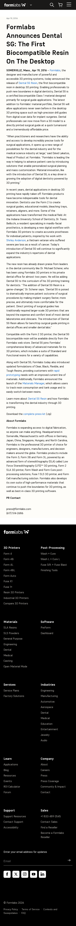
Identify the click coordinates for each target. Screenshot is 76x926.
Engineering (10, 644)
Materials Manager (33, 383)
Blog (6, 770)
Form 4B (9, 559)
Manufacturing (49, 696)
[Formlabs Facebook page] (7, 874)
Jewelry (45, 735)
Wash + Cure (48, 553)
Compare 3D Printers (16, 603)
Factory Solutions (14, 696)
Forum (7, 792)
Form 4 (8, 553)
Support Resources (15, 816)
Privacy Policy (11, 909)
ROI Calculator (12, 786)
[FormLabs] (15, 5)
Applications (11, 764)
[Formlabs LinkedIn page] (42, 874)
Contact (45, 792)
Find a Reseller (49, 827)
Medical (8, 655)
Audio (44, 740)
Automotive (48, 701)
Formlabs (55, 70)
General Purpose (13, 638)
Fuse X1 (8, 581)
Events (8, 781)
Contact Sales (49, 821)
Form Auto (10, 575)
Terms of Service (31, 909)
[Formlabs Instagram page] (24, 874)
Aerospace (47, 707)
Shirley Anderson (16, 240)
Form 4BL (9, 570)
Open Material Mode (15, 666)
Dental (7, 649)
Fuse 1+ (8, 587)
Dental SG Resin (28, 83)
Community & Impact (53, 786)
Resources (10, 775)
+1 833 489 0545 (51, 816)
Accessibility (11, 827)
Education (46, 723)
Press (44, 775)
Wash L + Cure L (50, 559)
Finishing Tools (49, 570)
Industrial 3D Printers (16, 598)
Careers (45, 770)
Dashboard (47, 633)
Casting (8, 660)
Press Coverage (50, 781)
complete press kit (34, 414)
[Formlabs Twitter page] (15, 874)
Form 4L (8, 564)
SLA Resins (10, 627)
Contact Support (13, 821)
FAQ (23, 913)
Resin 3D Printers (14, 592)
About (44, 764)
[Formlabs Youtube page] (33, 874)
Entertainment (49, 729)
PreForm (46, 627)
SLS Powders (11, 633)
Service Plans (11, 690)
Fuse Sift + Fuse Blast (54, 564)
